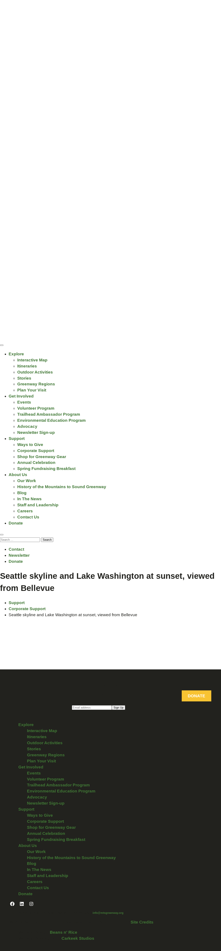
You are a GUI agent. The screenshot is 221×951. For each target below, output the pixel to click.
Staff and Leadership (37, 505)
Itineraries (27, 366)
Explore (16, 354)
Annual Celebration (36, 462)
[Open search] (1, 534)
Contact (16, 549)
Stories (24, 378)
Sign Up (118, 707)
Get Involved (21, 396)
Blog (22, 493)
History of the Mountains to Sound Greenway (61, 486)
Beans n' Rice (63, 932)
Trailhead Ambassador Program (48, 414)
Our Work (26, 480)
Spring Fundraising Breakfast (46, 468)
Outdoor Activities (35, 372)
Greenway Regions (36, 384)
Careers (25, 511)
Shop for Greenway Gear (41, 456)
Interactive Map (32, 360)
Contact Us (28, 517)
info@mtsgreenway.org (108, 912)
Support (17, 438)
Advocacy (27, 426)
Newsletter (19, 555)
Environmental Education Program (51, 420)
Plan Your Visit (31, 390)
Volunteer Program (35, 408)
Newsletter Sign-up (36, 432)
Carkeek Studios (78, 938)
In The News (29, 499)
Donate (16, 523)
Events (24, 402)
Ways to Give (30, 444)
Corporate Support (35, 450)
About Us (18, 474)
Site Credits (142, 922)
